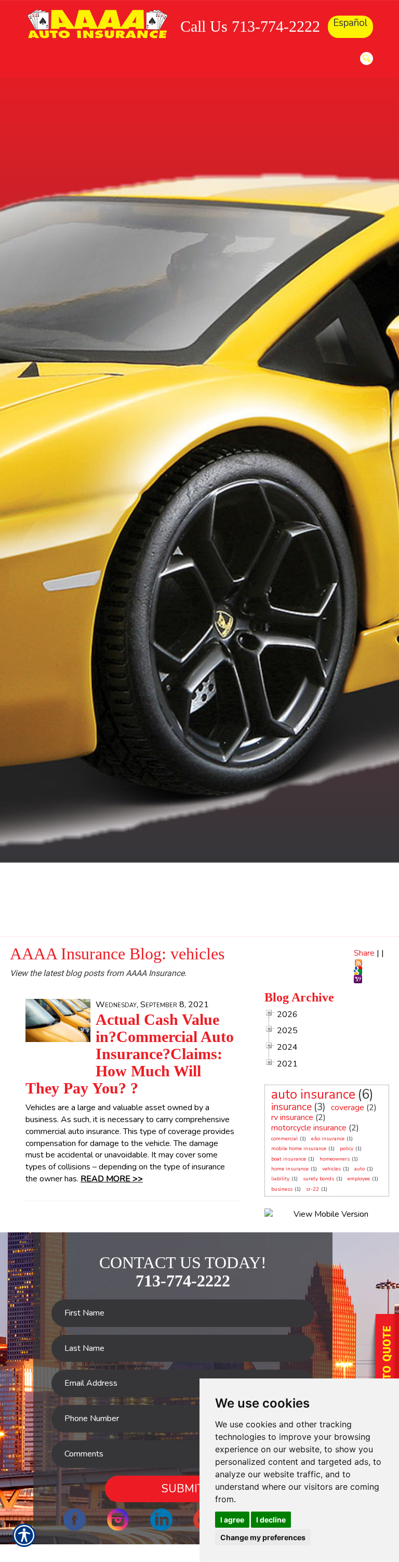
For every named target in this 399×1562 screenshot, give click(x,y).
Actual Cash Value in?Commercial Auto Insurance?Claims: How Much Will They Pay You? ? (129, 1054)
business (281, 1189)
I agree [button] (232, 1519)
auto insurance (313, 1094)
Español (350, 23)
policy (346, 1148)
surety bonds (318, 1178)
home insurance (290, 1169)
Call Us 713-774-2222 (250, 26)
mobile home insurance (298, 1148)
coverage (347, 1107)
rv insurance (292, 1117)
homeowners (335, 1159)
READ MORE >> (112, 1178)
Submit (183, 1488)
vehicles (331, 1169)
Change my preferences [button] (262, 1537)
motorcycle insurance (309, 1128)
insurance (291, 1107)
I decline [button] (271, 1519)
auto (359, 1169)
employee (359, 1178)
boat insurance (288, 1159)
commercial (284, 1138)
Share (364, 953)
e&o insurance (327, 1138)
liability (280, 1178)
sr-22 (312, 1189)
